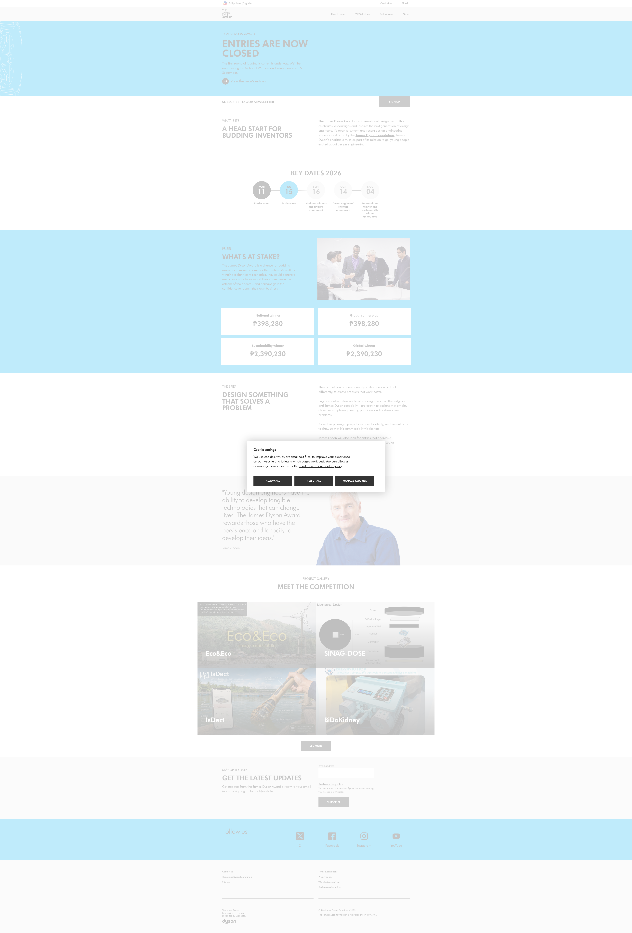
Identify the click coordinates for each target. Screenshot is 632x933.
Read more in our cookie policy (320, 466)
